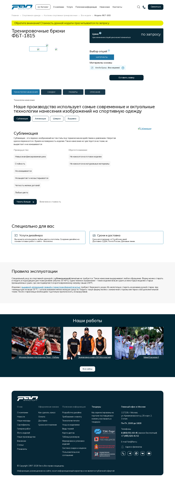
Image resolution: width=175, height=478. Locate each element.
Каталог (44, 7)
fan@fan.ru (132, 441)
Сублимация (22, 118)
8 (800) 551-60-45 (129, 433)
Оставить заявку (126, 77)
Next (77, 45)
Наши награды (23, 420)
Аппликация (40, 118)
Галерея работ (24, 428)
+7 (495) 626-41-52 (130, 436)
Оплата (41, 416)
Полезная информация (86, 7)
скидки (51, 92)
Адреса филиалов (133, 446)
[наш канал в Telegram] (130, 453)
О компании (58, 7)
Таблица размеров (70, 436)
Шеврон (57, 118)
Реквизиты (22, 449)
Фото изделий (23, 433)
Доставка (42, 420)
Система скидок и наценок (74, 448)
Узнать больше (24, 201)
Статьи (20, 445)
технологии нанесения (26, 92)
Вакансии (21, 441)
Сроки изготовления (47, 424)
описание (95, 92)
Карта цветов (68, 433)
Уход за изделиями (71, 424)
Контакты (117, 7)
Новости (21, 416)
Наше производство (26, 436)
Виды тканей (68, 428)
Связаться (156, 6)
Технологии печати (70, 420)
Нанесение (105, 7)
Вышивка (72, 118)
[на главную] (22, 6)
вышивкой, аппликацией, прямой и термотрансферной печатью (51, 287)
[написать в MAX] (136, 453)
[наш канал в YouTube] (149, 453)
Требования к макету (72, 416)
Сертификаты (23, 424)
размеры (73, 92)
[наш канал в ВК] (142, 453)
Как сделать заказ (46, 412)
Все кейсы (87, 369)
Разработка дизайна (71, 412)
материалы (102, 57)
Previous (15, 45)
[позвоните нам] (123, 453)
